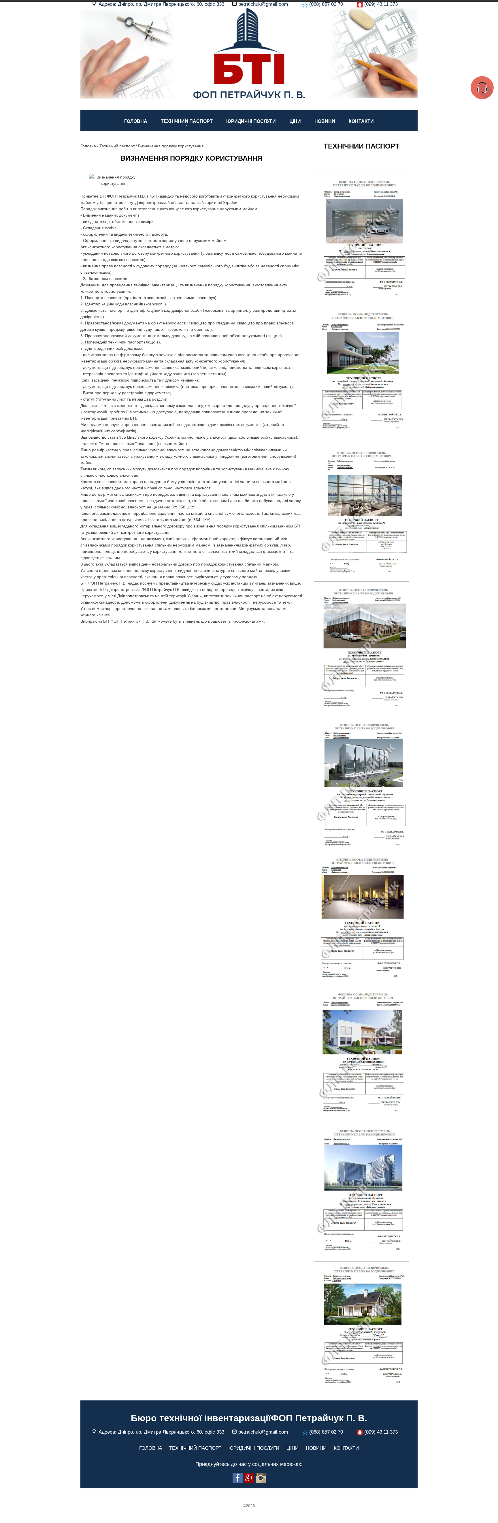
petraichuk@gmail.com (263, 4)
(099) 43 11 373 (381, 4)
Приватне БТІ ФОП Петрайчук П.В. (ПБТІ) (119, 196)
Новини (324, 121)
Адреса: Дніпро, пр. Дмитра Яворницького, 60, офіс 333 (161, 4)
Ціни (295, 121)
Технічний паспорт (187, 121)
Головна (135, 121)
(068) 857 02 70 (326, 4)
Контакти (361, 121)
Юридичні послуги (251, 121)
